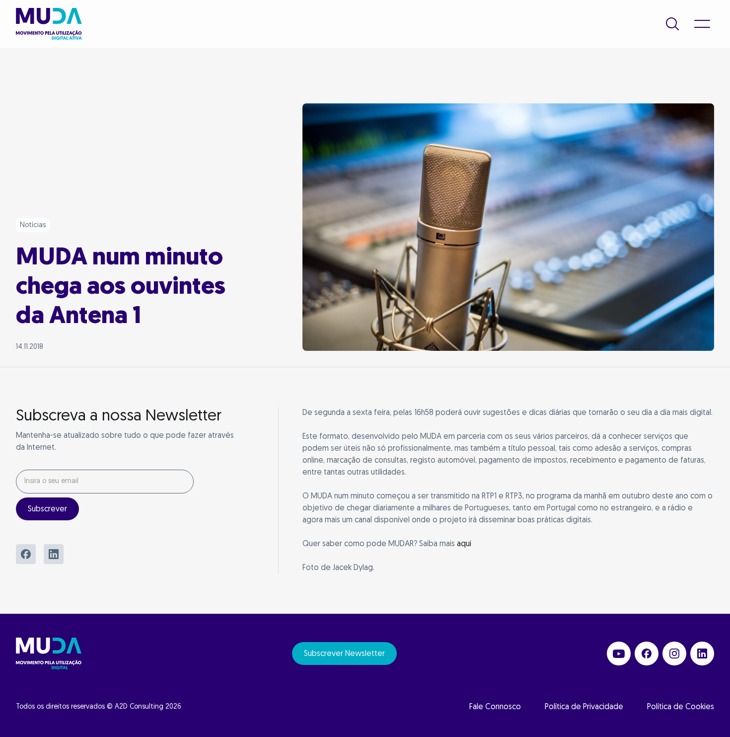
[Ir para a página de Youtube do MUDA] (619, 653)
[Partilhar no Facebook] (26, 554)
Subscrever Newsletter (344, 654)
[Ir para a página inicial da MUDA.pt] (49, 24)
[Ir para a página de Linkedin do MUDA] (702, 653)
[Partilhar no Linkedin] (54, 554)
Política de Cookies (680, 707)
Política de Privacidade (584, 707)
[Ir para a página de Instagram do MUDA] (674, 653)
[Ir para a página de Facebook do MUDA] (646, 653)
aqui (464, 544)
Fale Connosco (495, 707)
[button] (672, 24)
